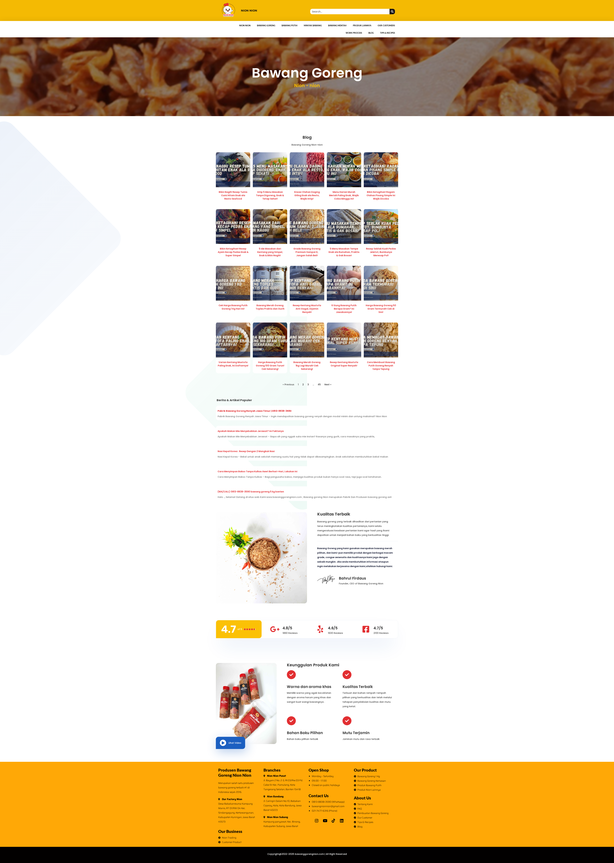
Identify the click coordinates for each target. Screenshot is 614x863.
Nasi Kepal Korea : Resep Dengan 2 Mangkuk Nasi (246, 451)
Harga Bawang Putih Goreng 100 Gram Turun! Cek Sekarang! (270, 366)
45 (319, 384)
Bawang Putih (289, 25)
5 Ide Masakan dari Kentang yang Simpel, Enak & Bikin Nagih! (270, 252)
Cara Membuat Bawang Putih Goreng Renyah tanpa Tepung (381, 366)
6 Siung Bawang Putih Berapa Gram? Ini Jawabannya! (344, 309)
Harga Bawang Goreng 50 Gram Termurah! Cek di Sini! (381, 309)
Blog (371, 33)
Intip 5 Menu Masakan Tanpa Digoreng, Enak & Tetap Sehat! (270, 195)
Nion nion (249, 10)
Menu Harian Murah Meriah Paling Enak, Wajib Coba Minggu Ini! (344, 195)
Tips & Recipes (387, 33)
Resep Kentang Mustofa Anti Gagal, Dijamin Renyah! (307, 309)
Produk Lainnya (362, 25)
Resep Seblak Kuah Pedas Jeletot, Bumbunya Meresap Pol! (381, 252)
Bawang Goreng (266, 25)
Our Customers (386, 25)
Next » (327, 384)
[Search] (392, 11)
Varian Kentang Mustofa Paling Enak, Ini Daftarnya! (233, 364)
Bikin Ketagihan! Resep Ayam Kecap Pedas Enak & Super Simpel (233, 252)
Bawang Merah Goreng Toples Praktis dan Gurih (270, 307)
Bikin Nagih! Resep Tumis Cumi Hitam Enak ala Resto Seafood (233, 195)
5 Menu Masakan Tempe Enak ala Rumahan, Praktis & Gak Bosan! (344, 252)
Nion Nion (245, 25)
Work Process (354, 33)
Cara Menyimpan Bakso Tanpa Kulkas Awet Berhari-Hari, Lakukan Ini (257, 471)
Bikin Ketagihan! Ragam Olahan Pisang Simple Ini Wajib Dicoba (380, 195)
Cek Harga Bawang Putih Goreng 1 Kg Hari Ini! (233, 307)
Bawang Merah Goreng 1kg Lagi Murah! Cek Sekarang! (306, 366)
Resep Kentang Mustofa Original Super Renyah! (344, 364)
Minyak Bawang (313, 25)
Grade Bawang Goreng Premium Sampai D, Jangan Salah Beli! (306, 252)
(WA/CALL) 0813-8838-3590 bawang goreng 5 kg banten (251, 491)
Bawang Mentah (337, 25)
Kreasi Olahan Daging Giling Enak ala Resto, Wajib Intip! (307, 195)
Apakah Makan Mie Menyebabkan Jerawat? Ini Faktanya (251, 431)
